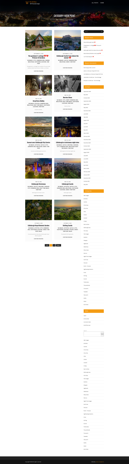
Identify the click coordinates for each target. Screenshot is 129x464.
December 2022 (87, 110)
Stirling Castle (67, 225)
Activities (37, 103)
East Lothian (86, 224)
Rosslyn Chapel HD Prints (93, 70)
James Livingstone (100, 461)
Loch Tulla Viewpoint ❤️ (89, 56)
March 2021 (86, 133)
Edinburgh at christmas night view (67, 142)
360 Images (30, 60)
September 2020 (87, 149)
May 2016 (86, 184)
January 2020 (87, 174)
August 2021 (86, 120)
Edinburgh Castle (67, 184)
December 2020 (87, 139)
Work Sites (86, 304)
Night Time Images (38, 105)
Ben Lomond (92, 67)
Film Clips (86, 230)
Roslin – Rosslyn (87, 266)
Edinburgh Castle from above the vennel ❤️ (68, 57)
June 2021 (86, 126)
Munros (85, 253)
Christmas (70, 145)
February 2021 (87, 136)
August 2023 (86, 104)
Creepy (67, 100)
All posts (95, 2)
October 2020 (87, 146)
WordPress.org (87, 325)
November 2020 (87, 142)
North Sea (86, 259)
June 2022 (86, 114)
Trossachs (86, 288)
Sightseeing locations (40, 61)
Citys (34, 60)
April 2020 (86, 165)
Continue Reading (38, 71)
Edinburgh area (41, 60)
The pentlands (87, 285)
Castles (66, 60)
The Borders (86, 282)
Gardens (47, 60)
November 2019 (87, 178)
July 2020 (86, 155)
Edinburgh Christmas (39, 184)
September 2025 (87, 91)
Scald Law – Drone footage (95, 77)
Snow (85, 272)
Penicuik (85, 262)
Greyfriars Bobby (38, 101)
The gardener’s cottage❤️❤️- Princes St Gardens (38, 57)
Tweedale (86, 291)
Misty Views (86, 250)
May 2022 (86, 117)
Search (85, 330)
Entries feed (86, 318)
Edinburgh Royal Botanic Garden (38, 225)
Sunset (68, 61)
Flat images (86, 234)
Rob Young (86, 67)
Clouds (85, 214)
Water (85, 301)
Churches (75, 145)
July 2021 (85, 123)
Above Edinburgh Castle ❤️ (89, 42)
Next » (58, 245)
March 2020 (86, 168)
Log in (85, 315)
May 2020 (86, 162)
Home (102, 2)
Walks (40, 231)
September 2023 (87, 101)
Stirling (71, 229)
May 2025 (86, 94)
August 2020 (86, 152)
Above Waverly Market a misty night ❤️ (92, 53)
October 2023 (87, 97)
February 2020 (87, 171)
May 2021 (86, 130)
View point (73, 61)
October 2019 (86, 181)
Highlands (86, 243)
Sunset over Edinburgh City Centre (38, 142)
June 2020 (86, 158)
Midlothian (31, 61)
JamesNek (86, 77)
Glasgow (85, 240)
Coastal (85, 218)
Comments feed (87, 322)
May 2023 (86, 107)
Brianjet (85, 80)
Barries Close (67, 97)
